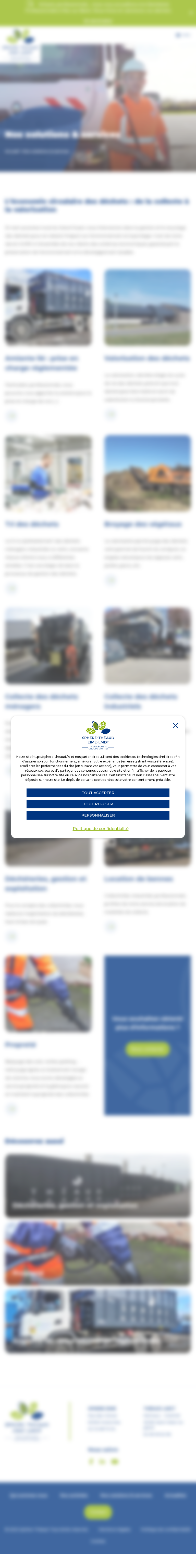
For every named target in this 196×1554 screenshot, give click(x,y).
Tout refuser (98, 804)
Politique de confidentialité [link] (101, 828)
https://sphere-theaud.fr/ (51, 757)
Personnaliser (98, 815)
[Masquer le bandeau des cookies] (175, 725)
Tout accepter (98, 793)
